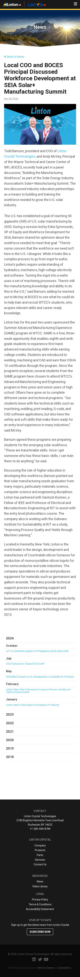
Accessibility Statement (40, 909)
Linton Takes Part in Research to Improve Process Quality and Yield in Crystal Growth (38, 690)
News (40, 881)
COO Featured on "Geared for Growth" (25, 664)
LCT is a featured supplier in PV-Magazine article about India (37, 651)
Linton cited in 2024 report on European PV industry (32, 705)
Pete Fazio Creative (46, 968)
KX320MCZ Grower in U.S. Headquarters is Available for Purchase (40, 676)
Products (40, 850)
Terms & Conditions (40, 904)
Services (40, 859)
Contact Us (40, 864)
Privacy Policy (40, 899)
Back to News (15, 56)
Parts (40, 855)
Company (40, 845)
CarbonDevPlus (64, 968)
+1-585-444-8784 (40, 828)
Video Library (40, 886)
